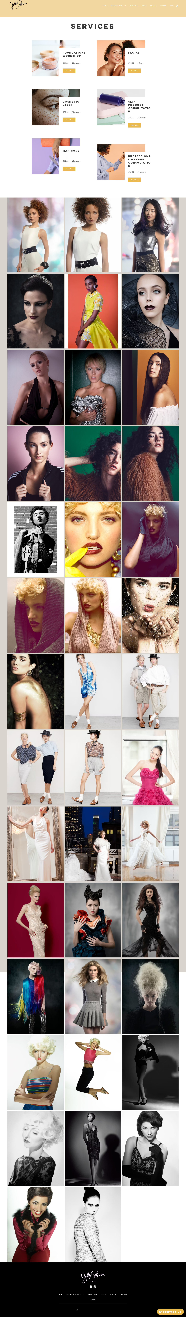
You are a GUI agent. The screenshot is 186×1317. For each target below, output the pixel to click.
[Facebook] (91, 1286)
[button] (177, 6)
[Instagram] (95, 1286)
